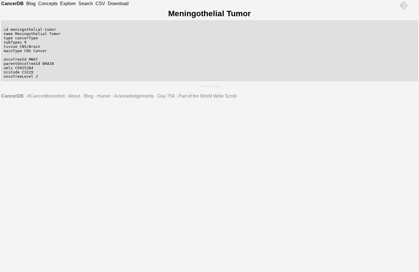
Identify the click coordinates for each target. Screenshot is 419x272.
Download (118, 3)
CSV (100, 3)
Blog (31, 3)
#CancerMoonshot (46, 96)
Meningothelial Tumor (209, 13)
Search (85, 3)
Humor (104, 96)
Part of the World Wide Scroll (207, 96)
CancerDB (12, 3)
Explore (68, 3)
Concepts (48, 3)
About (74, 96)
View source (209, 85)
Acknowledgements (134, 96)
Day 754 (166, 96)
